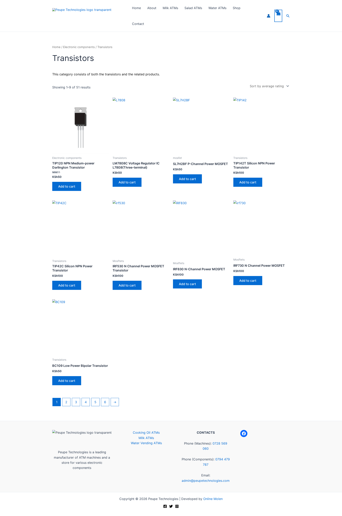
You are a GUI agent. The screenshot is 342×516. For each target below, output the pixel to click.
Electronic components (79, 47)
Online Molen (213, 499)
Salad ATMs (193, 8)
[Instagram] (177, 506)
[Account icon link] (268, 16)
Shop (236, 8)
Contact (138, 24)
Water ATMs (217, 8)
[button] (288, 15)
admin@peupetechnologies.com (206, 481)
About (151, 8)
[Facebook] (243, 433)
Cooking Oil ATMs (146, 432)
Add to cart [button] (66, 186)
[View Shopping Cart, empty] (278, 16)
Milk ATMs (170, 8)
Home (136, 8)
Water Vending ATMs (146, 443)
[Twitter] (171, 506)
